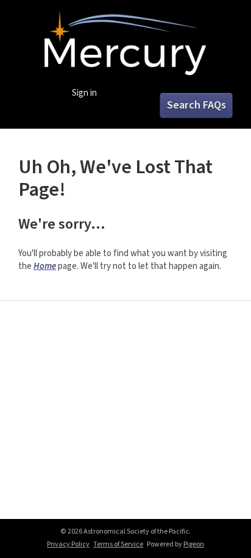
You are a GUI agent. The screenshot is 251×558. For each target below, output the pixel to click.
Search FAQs (196, 105)
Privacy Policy (68, 544)
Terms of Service (118, 544)
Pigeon (193, 544)
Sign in (84, 93)
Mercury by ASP (125, 43)
